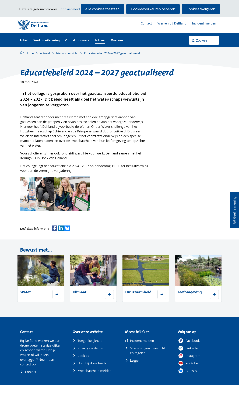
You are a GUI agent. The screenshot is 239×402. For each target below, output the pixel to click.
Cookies (83, 356)
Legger (135, 360)
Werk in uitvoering (46, 40)
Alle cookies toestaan (102, 8)
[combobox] (204, 40)
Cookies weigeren (201, 8)
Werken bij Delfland (172, 23)
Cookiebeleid (70, 9)
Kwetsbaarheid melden (94, 371)
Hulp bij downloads (92, 363)
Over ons (117, 40)
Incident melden (204, 23)
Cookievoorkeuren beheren (153, 8)
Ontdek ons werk (77, 40)
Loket (24, 40)
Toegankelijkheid (90, 340)
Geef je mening (234, 208)
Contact (146, 23)
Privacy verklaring (90, 348)
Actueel (100, 40)
